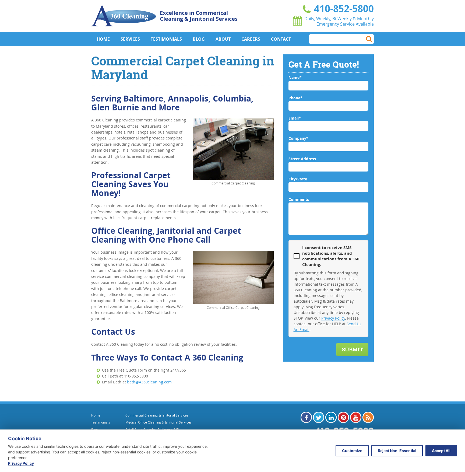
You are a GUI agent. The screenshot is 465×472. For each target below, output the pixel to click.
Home (103, 39)
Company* (298, 138)
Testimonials (166, 39)
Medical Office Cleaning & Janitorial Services (158, 422)
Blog (199, 39)
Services (130, 39)
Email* (294, 118)
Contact (281, 39)
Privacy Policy (333, 318)
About (223, 39)
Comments (298, 199)
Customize (352, 450)
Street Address (302, 159)
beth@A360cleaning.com (149, 381)
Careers (250, 39)
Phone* (295, 98)
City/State (297, 179)
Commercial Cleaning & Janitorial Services (156, 415)
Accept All (441, 450)
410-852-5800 (343, 8)
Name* (295, 77)
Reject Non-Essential (397, 450)
